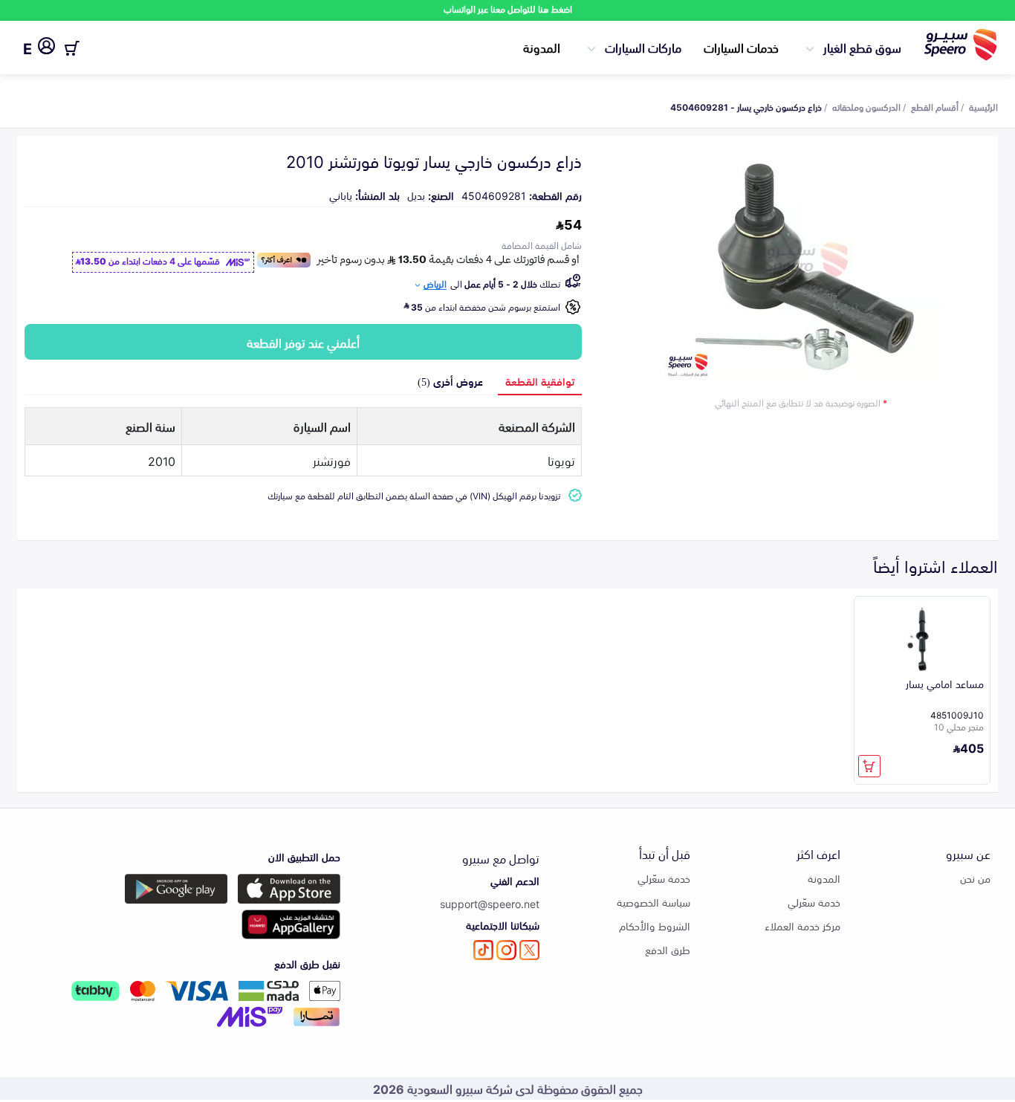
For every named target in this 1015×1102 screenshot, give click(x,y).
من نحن (975, 878)
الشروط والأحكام (654, 925)
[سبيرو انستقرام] (506, 950)
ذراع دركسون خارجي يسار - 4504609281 (746, 106)
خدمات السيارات (741, 47)
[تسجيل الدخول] (46, 48)
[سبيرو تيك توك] (483, 950)
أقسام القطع (935, 106)
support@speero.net (489, 903)
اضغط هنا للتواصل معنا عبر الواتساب (508, 8)
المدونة (541, 47)
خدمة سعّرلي (814, 902)
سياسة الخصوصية (653, 902)
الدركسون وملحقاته (866, 106)
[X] (529, 950)
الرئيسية (983, 106)
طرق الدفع (667, 949)
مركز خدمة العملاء (802, 925)
